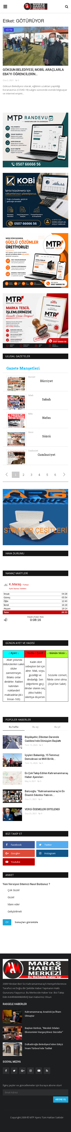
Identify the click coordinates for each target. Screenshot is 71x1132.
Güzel (11, 897)
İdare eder (14, 904)
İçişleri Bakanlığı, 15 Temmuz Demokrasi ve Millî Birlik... (42, 757)
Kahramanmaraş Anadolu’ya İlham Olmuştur (43, 1013)
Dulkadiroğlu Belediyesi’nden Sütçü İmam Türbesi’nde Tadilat (44, 1046)
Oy (7, 922)
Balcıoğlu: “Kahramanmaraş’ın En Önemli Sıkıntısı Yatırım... (45, 793)
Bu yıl (57, 726)
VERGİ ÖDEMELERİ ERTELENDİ (42, 809)
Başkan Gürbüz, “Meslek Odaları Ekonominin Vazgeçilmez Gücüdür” (44, 1030)
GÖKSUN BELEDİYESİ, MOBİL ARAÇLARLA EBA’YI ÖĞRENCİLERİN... (33, 72)
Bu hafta (13, 726)
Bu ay (35, 726)
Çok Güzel (13, 890)
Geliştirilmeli (15, 911)
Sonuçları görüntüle (26, 922)
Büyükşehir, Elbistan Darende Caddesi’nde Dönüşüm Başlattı (43, 739)
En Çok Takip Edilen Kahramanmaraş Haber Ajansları (46, 775)
